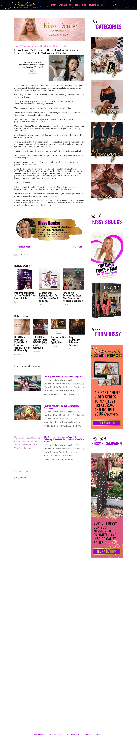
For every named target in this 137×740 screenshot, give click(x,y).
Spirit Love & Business (60, 421)
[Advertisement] (107, 645)
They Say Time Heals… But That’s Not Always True (63, 376)
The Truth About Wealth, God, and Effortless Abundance (61, 406)
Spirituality (61, 53)
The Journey (66, 455)
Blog (77, 5)
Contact (92, 5)
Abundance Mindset (54, 390)
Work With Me (65, 5)
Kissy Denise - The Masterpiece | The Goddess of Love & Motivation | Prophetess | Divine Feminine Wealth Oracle (64, 383)
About (53, 5)
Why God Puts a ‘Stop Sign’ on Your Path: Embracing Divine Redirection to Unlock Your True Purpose (64, 439)
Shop (84, 5)
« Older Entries (21, 471)
